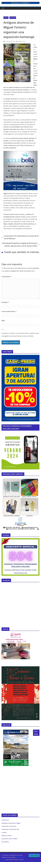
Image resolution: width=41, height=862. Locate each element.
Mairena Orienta (7, 835)
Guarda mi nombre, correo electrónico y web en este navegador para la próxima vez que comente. (20, 334)
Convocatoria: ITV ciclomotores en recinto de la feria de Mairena (21, 237)
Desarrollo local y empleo (9, 839)
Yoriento (4, 832)
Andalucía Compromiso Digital (11, 823)
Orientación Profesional (9, 826)
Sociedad (12, 17)
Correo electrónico (9, 311)
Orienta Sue (5, 820)
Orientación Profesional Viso (10, 829)
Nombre (5, 302)
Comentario (6, 277)
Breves (6, 17)
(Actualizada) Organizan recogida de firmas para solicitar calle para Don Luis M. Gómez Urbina (19, 244)
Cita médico (5, 842)
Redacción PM (21, 41)
